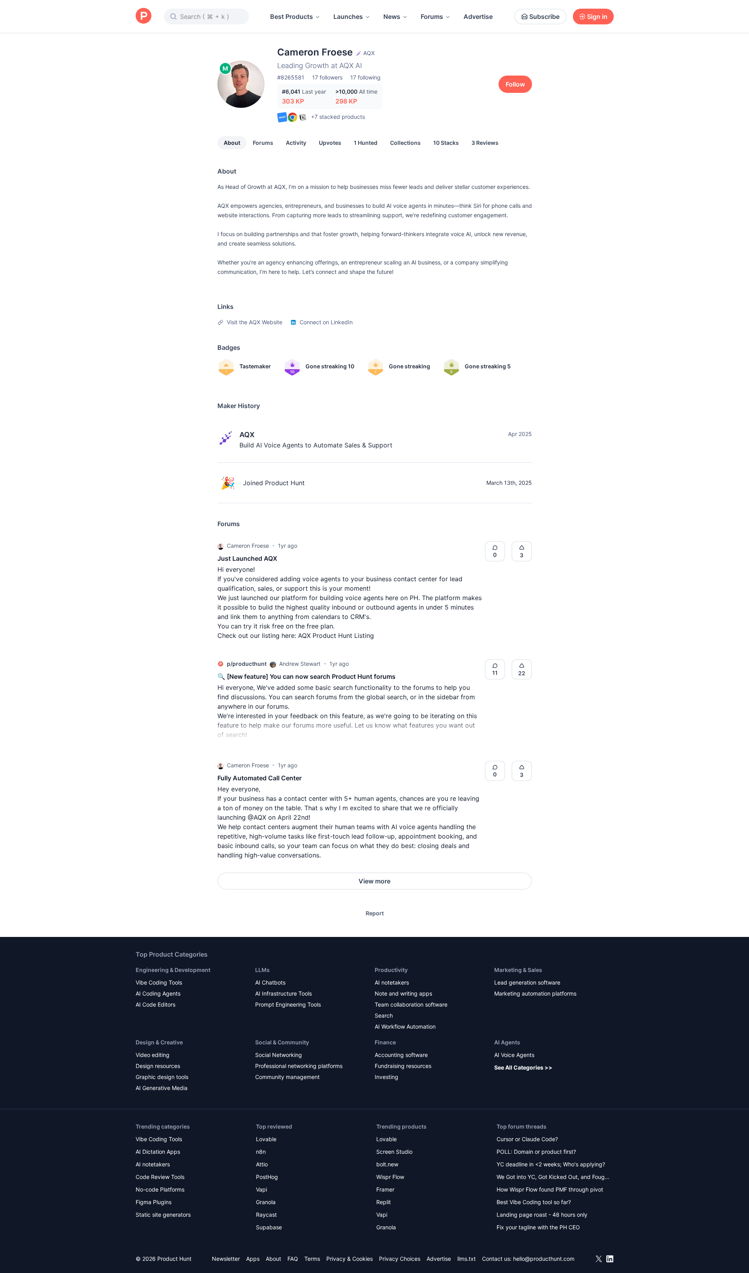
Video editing (152, 1054)
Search (384, 1015)
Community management (287, 1076)
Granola (266, 1202)
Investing (386, 1076)
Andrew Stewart (299, 663)
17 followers (327, 77)
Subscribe (544, 16)
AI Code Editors (155, 1004)
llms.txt (466, 1258)
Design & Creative (159, 1042)
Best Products (291, 16)
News (391, 16)
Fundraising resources (403, 1065)
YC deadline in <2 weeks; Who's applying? (551, 1164)
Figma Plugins (153, 1202)
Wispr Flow (390, 1176)
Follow (515, 84)
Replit (383, 1202)
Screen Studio (394, 1151)
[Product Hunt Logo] (143, 16)
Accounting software (401, 1054)
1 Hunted (365, 142)
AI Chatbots (270, 982)
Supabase (269, 1227)
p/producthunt (247, 663)
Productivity (391, 969)
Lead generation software (527, 982)
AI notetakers (392, 982)
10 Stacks (446, 142)
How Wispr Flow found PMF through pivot (550, 1189)
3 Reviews (485, 142)
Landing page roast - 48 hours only (542, 1214)
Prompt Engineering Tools (288, 1004)
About (232, 142)
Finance (385, 1042)
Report (375, 913)
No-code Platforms (160, 1189)
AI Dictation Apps (158, 1151)
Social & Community (282, 1042)
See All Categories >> (523, 1067)
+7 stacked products (338, 116)
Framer (385, 1189)
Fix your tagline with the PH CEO (538, 1227)
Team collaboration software (411, 1004)
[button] (220, 545)
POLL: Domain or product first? (536, 1151)
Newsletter (226, 1258)
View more (374, 881)
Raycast (266, 1214)
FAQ (292, 1258)
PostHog (267, 1176)
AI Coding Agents (158, 993)
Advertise (478, 16)
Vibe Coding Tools (159, 982)
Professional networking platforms (298, 1065)
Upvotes (330, 142)
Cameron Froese (248, 545)
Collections (405, 142)
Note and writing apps (403, 993)
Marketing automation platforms (535, 993)
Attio (262, 1164)
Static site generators (163, 1214)
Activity (296, 142)
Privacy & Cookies (349, 1258)
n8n (261, 1151)
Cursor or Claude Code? (527, 1139)
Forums (432, 16)
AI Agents (507, 1042)
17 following (365, 77)
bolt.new (387, 1164)
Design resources (158, 1065)
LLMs (262, 969)
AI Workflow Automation (405, 1026)
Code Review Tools (160, 1176)
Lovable (266, 1139)
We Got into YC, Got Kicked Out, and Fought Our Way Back (553, 1177)
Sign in (597, 16)
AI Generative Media (162, 1088)
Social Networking (278, 1054)
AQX (246, 434)
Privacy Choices (399, 1258)
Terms (312, 1258)
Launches (348, 16)
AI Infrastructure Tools (283, 993)
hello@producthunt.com (543, 1258)
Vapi (261, 1189)
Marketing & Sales (518, 969)
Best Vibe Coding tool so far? (534, 1202)
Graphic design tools (162, 1076)
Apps (252, 1258)
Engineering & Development (173, 969)
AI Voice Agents (514, 1054)
